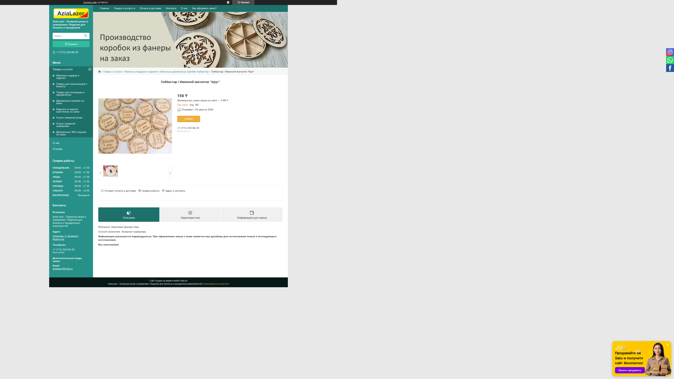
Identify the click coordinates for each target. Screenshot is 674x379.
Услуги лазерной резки (69, 117)
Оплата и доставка (150, 8)
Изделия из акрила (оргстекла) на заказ (67, 110)
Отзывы (57, 148)
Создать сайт (90, 2)
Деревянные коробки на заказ (70, 102)
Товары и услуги (62, 69)
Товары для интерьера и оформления (70, 93)
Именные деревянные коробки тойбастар (184, 71)
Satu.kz (183, 281)
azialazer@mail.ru (63, 268)
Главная (104, 8)
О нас (56, 142)
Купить (189, 119)
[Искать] (86, 36)
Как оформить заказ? (204, 8)
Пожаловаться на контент (216, 284)
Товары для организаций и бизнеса (71, 85)
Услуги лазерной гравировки (65, 124)
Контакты (171, 8)
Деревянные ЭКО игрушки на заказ (71, 133)
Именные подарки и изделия (67, 76)
